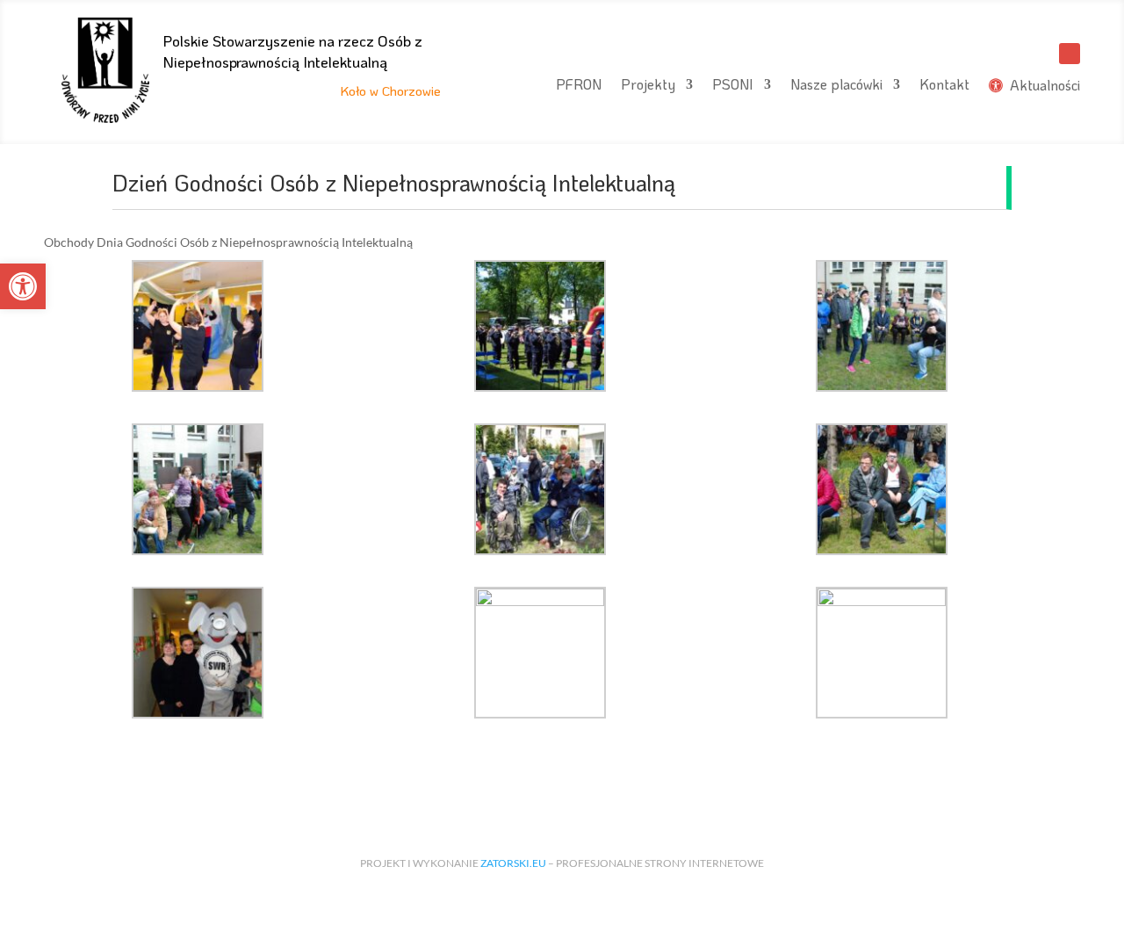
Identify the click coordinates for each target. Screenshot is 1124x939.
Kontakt (944, 85)
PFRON (579, 85)
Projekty (648, 85)
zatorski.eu (513, 863)
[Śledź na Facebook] (1069, 53)
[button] (23, 286)
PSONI (732, 85)
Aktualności (1041, 86)
